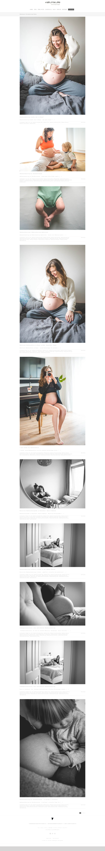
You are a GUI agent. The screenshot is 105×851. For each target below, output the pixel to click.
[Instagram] (50, 833)
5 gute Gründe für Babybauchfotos (29, 447)
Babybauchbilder (32, 123)
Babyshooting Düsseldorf (55, 239)
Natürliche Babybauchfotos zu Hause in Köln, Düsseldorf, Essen (38, 345)
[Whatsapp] (52, 833)
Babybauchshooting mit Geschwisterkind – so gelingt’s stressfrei (39, 799)
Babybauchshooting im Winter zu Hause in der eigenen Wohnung (37, 569)
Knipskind (23, 122)
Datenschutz (56, 838)
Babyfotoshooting (41, 239)
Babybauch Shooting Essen (24, 123)
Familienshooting (23, 240)
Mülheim (59, 827)
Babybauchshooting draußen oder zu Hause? (32, 117)
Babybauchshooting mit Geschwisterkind (31, 173)
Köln (39, 827)
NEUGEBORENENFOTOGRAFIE (55, 823)
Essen (42, 827)
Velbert (45, 827)
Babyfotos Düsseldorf (34, 239)
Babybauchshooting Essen (54, 238)
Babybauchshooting (34, 238)
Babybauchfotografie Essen (50, 351)
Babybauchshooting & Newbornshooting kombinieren (34, 232)
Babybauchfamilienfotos (40, 634)
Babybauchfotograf (41, 351)
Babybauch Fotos (46, 122)
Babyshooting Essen (63, 239)
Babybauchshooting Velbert (24, 239)
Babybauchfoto (34, 351)
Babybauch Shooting (64, 122)
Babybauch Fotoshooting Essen (55, 122)
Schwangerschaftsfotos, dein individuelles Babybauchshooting (37, 627)
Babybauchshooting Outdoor (64, 238)
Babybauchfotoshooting (65, 237)
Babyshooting (47, 239)
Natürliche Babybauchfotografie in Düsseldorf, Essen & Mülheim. (38, 510)
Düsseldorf (65, 827)
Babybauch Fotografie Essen (38, 122)
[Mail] (54, 833)
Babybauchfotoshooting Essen (25, 238)
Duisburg (55, 827)
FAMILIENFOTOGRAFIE (70, 823)
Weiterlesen (83, 122)
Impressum (48, 838)
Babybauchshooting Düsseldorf (43, 238)
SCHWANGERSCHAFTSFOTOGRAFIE (37, 823)
